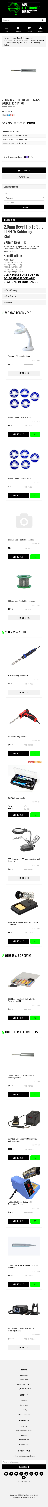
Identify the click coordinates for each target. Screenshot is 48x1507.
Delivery (24, 1426)
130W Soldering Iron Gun (17, 737)
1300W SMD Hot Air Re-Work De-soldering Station (21, 1330)
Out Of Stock (24, 373)
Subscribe (23, 1467)
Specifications (11, 296)
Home (6, 38)
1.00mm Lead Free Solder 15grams (21, 540)
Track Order (24, 1380)
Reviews (9, 302)
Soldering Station (37, 40)
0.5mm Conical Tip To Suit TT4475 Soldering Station (21, 1077)
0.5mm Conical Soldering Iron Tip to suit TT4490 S (23, 1266)
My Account (24, 1375)
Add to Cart (25, 170)
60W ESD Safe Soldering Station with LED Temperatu (22, 1140)
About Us (24, 1400)
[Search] (43, 20)
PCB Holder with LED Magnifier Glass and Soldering (24, 860)
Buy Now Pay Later (24, 1389)
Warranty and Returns (24, 1430)
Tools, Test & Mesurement (22, 38)
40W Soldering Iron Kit (16, 798)
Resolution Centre (24, 1384)
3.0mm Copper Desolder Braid (19, 479)
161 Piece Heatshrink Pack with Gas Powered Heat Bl (21, 1000)
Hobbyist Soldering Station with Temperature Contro (20, 1203)
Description (10, 219)
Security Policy (24, 1444)
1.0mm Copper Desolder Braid (19, 417)
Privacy (24, 1435)
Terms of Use (24, 1440)
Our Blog (24, 1409)
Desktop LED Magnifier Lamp (19, 356)
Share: (5, 115)
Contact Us (24, 1405)
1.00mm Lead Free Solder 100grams (21, 601)
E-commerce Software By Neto (24, 1497)
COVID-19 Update (24, 1414)
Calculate (25, 207)
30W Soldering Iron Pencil (18, 676)
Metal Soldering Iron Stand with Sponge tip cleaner (23, 923)
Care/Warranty (11, 290)
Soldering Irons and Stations (17, 40)
